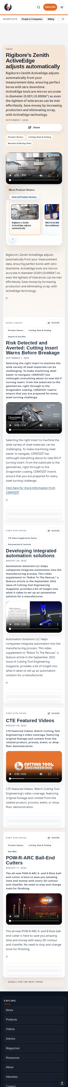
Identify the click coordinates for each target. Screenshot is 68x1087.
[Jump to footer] (62, 1083)
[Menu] (61, 7)
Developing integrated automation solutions (31, 553)
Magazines (13, 1048)
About (9, 1067)
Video (9, 49)
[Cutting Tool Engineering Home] (8, 7)
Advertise (12, 1076)
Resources (12, 1057)
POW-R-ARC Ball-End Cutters (30, 860)
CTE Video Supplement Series (22, 538)
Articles (10, 1038)
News (9, 1010)
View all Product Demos (24, 197)
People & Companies (32, 19)
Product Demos (15, 137)
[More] (63, 19)
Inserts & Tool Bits (17, 336)
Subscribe (50, 7)
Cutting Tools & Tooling (39, 137)
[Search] (38, 7)
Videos (10, 1029)
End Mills (12, 851)
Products (11, 1019)
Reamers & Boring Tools (19, 143)
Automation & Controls (19, 544)
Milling (51, 19)
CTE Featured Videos (30, 720)
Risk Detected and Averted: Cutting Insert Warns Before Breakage (33, 347)
